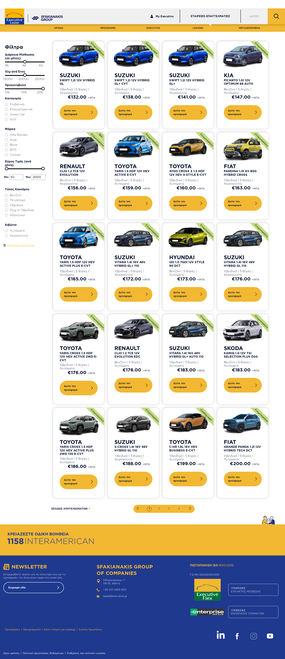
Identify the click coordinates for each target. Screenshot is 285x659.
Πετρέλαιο (17, 200)
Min (6, 177)
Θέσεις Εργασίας (270, 4)
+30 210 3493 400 (114, 589)
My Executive (165, 16)
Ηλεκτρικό (17, 215)
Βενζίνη (15, 195)
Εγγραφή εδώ (17, 587)
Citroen (15, 154)
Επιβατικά (17, 104)
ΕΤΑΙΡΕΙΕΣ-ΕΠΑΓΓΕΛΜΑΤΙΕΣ (210, 16)
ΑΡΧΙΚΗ (58, 28)
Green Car (17, 114)
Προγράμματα (32, 629)
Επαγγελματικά (21, 109)
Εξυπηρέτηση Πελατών (223, 4)
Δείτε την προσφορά (70, 112)
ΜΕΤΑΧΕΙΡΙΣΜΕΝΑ (249, 28)
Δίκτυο (248, 4)
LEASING (198, 28)
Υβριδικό (16, 205)
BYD (13, 149)
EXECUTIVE (153, 28)
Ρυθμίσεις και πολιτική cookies (86, 653)
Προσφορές (12, 629)
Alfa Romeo (19, 134)
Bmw (13, 144)
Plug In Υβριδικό (22, 210)
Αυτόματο (17, 230)
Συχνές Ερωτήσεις (90, 629)
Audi (13, 139)
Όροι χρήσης (11, 653)
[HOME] (16, 16)
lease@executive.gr (115, 596)
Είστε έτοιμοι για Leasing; (60, 629)
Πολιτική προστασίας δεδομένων (43, 653)
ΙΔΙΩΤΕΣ (254, 16)
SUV (13, 119)
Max (28, 177)
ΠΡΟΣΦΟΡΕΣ (108, 28)
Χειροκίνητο (19, 235)
